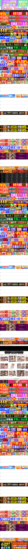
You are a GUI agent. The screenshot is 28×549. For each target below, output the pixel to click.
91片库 (21, 179)
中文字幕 (12, 175)
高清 (22, 350)
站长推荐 (2, 176)
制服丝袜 (26, 175)
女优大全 (26, 179)
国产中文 (7, 182)
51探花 (17, 179)
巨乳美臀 (17, 175)
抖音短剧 (7, 179)
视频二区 (2, 175)
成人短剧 (17, 182)
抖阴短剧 (26, 182)
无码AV (2, 179)
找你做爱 (17, 176)
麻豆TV (12, 179)
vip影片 (8, 353)
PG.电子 (20, 353)
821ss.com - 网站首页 (6, 10)
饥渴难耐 (12, 176)
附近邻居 (7, 176)
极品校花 (21, 182)
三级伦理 (7, 175)
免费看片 (2, 182)
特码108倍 (14, 353)
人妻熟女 (21, 175)
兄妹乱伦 (12, 182)
